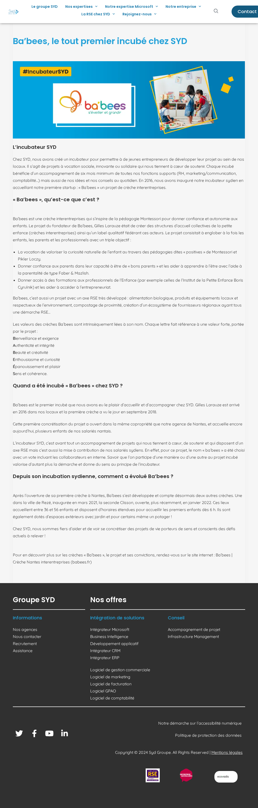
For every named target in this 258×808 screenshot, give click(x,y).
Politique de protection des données (209, 735)
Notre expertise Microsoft (129, 6)
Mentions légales (227, 752)
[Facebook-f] (34, 733)
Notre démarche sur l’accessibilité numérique (200, 723)
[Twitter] (19, 733)
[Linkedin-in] (64, 733)
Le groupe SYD (44, 6)
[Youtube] (49, 733)
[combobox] (218, 11)
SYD (26, 159)
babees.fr (81, 561)
